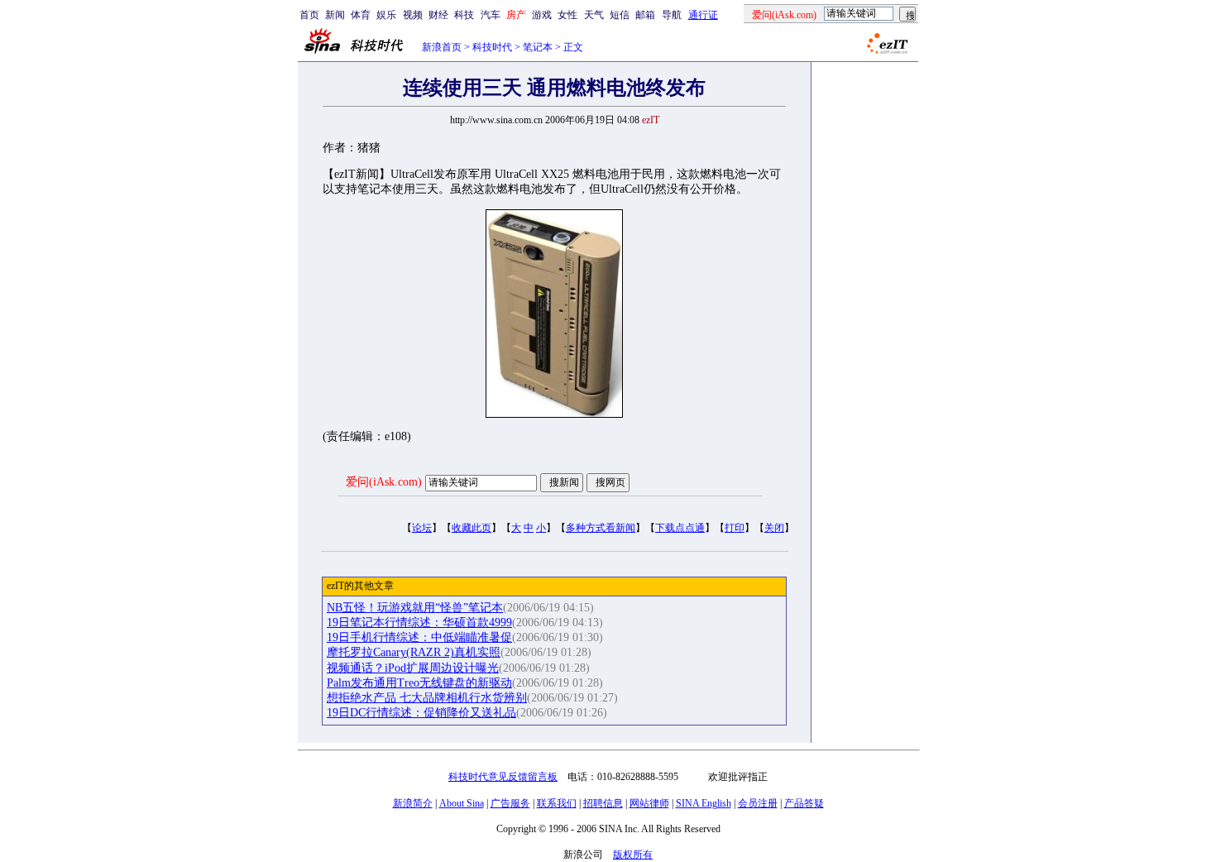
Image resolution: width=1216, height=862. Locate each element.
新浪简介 (413, 803)
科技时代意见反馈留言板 (503, 777)
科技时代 (492, 47)
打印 (734, 528)
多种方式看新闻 (600, 528)
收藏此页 (471, 528)
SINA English (703, 803)
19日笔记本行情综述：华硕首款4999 (419, 622)
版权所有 (633, 854)
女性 (567, 15)
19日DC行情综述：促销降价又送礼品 (421, 712)
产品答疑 (804, 803)
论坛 (422, 528)
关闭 (774, 528)
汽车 (490, 15)
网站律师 (649, 803)
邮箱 (645, 15)
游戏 (542, 15)
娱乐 (386, 15)
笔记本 (538, 47)
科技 (464, 15)
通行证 (703, 15)
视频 (413, 15)
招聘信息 (603, 803)
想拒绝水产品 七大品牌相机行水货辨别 (427, 698)
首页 (309, 15)
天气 (594, 15)
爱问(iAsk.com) (384, 482)
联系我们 (557, 803)
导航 (672, 15)
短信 (620, 15)
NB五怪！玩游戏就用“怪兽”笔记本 (415, 607)
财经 (438, 15)
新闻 (335, 15)
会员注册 (758, 803)
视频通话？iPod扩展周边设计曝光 (413, 668)
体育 (361, 15)
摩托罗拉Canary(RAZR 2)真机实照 (413, 652)
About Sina (461, 803)
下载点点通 (680, 528)
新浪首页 (442, 47)
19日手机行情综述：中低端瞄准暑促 (419, 637)
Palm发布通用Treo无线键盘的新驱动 (419, 683)
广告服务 (510, 803)
